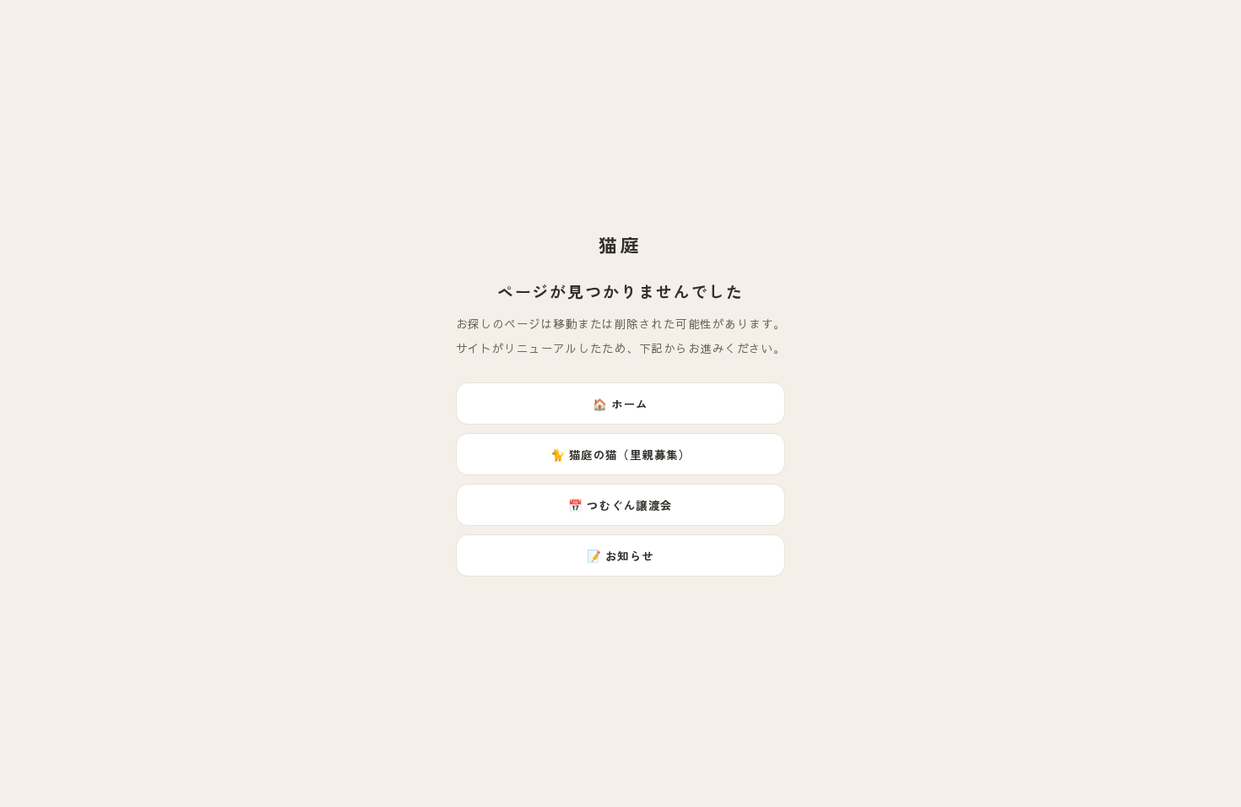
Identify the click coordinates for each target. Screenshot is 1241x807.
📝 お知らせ (620, 555)
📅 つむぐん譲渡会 (620, 504)
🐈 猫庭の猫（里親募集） (620, 454)
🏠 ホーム (620, 403)
